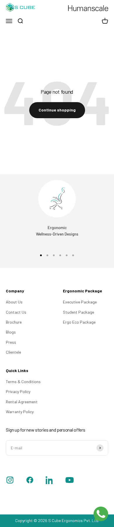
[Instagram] (10, 481)
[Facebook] (30, 481)
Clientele (13, 352)
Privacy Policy (18, 391)
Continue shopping (57, 109)
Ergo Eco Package (79, 322)
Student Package (78, 312)
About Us (14, 301)
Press (11, 342)
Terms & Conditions (23, 381)
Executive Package (80, 301)
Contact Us (16, 312)
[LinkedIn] (50, 481)
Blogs (11, 331)
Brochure (14, 322)
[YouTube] (69, 481)
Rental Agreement (22, 401)
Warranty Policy (20, 411)
